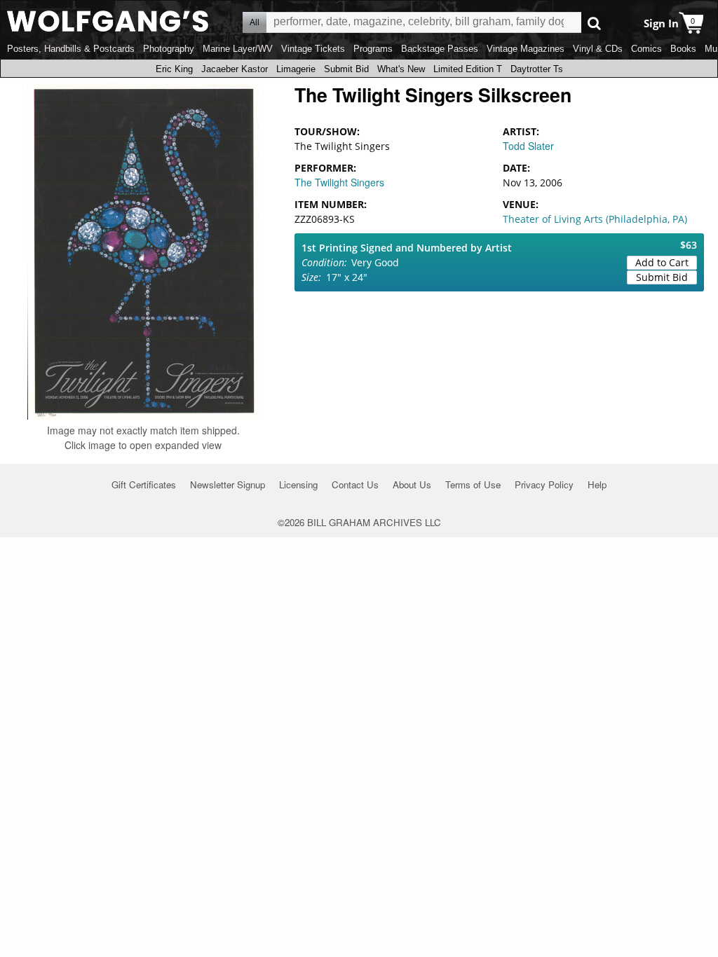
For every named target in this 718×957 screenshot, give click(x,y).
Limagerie (296, 69)
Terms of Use (473, 484)
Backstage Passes (439, 48)
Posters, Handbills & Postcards (71, 48)
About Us (412, 484)
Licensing (298, 484)
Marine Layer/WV (238, 48)
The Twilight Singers (339, 182)
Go (594, 23)
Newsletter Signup (227, 484)
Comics (646, 48)
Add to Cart (662, 262)
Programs (373, 48)
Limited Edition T (467, 69)
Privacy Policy (544, 484)
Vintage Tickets (313, 48)
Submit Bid (346, 69)
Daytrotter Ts (536, 69)
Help (597, 484)
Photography (168, 48)
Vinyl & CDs (598, 48)
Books (683, 48)
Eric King (174, 69)
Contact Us (355, 484)
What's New (401, 69)
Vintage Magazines (525, 48)
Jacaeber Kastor (234, 69)
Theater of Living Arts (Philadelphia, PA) (595, 219)
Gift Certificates (143, 484)
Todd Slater (528, 146)
